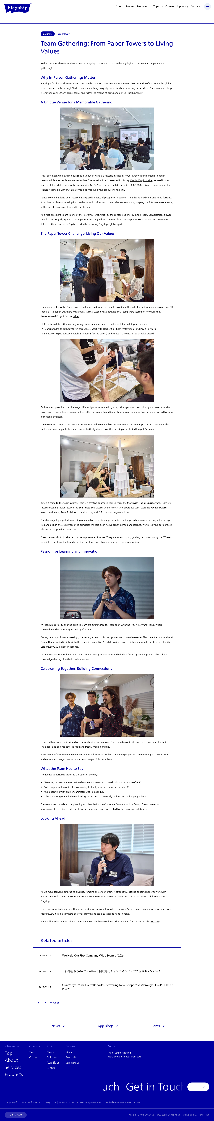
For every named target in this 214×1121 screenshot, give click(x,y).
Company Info (11, 1102)
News (55, 1026)
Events (155, 1026)
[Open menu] (207, 6)
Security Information (31, 1102)
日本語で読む (16, 1115)
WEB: (167, 1114)
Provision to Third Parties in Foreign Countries (80, 1102)
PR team (155, 921)
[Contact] (198, 1087)
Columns (47, 34)
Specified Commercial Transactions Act (122, 1102)
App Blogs (105, 1026)
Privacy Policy (50, 1102)
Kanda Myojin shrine (141, 180)
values (76, 316)
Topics (156, 6)
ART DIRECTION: (140, 1114)
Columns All (51, 1002)
